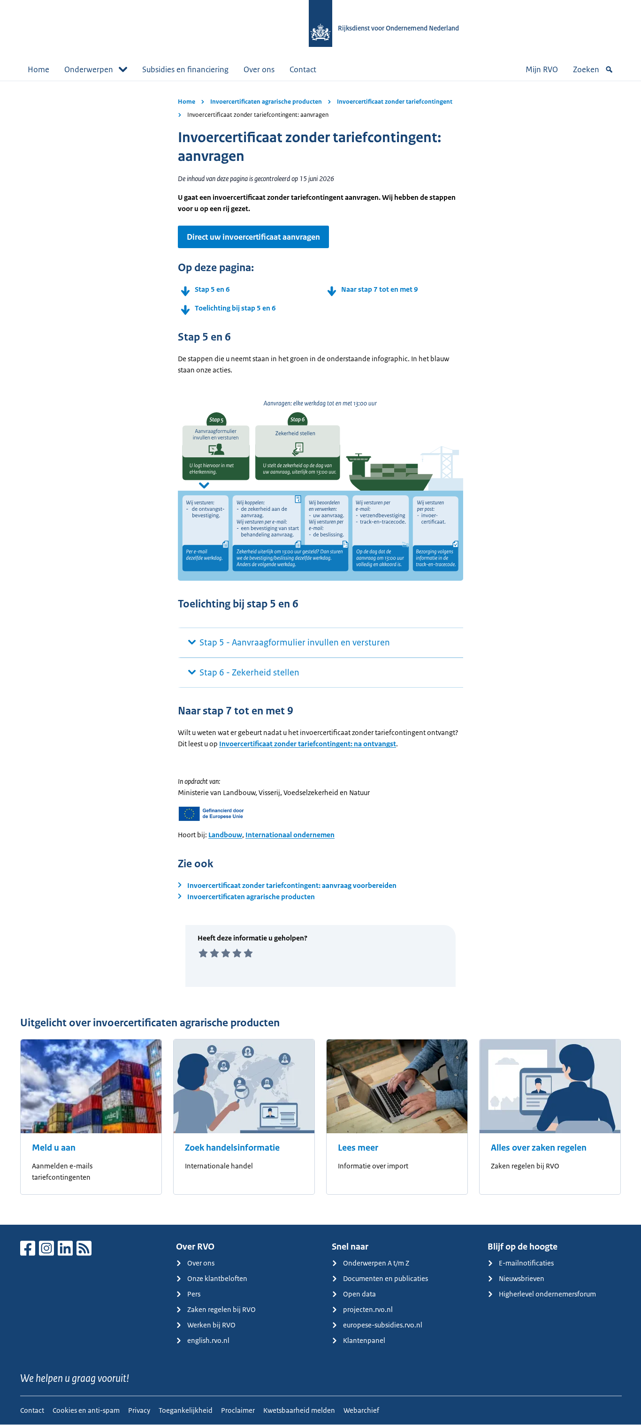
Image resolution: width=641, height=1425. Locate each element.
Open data (359, 1293)
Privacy (139, 1410)
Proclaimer (238, 1410)
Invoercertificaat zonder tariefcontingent (394, 102)
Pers (193, 1293)
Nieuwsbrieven (521, 1278)
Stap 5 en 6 (212, 289)
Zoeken (586, 69)
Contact (303, 69)
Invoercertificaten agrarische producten (266, 102)
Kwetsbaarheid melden (299, 1410)
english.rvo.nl (208, 1340)
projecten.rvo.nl (368, 1309)
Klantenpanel (364, 1340)
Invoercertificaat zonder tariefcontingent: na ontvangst (307, 743)
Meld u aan (54, 1147)
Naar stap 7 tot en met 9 (379, 289)
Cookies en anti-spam (86, 1410)
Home (38, 69)
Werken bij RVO (211, 1324)
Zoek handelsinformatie (232, 1147)
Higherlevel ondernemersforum (547, 1293)
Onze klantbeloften (217, 1278)
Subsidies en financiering (185, 69)
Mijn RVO (542, 69)
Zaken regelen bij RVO (221, 1309)
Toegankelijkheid (186, 1410)
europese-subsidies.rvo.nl (382, 1324)
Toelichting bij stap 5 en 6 (235, 307)
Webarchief (361, 1410)
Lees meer (358, 1147)
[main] (320, 653)
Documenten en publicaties (385, 1278)
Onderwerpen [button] (88, 69)
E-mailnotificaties (526, 1262)
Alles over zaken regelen (539, 1147)
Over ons (259, 69)
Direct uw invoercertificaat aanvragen (253, 237)
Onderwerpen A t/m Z (376, 1262)
